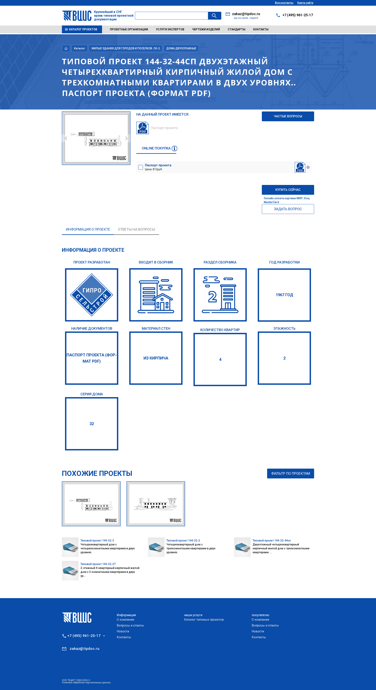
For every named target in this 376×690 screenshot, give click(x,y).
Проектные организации (129, 29)
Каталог (79, 48)
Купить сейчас (288, 190)
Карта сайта (305, 2)
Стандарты (236, 29)
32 (91, 423)
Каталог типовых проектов (204, 619)
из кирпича (156, 358)
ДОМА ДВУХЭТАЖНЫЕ (181, 48)
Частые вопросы (288, 116)
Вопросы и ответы (130, 625)
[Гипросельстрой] (91, 294)
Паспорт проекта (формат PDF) (92, 358)
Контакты (260, 29)
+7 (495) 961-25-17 (297, 15)
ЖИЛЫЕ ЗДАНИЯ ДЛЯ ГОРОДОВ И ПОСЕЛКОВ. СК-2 (125, 48)
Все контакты (284, 2)
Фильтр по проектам (290, 473)
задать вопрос (288, 209)
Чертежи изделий (206, 29)
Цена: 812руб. (158, 167)
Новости (123, 631)
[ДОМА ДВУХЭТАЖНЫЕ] (220, 294)
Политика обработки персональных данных (86, 682)
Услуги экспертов (170, 29)
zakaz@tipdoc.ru (246, 14)
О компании (125, 619)
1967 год (284, 294)
